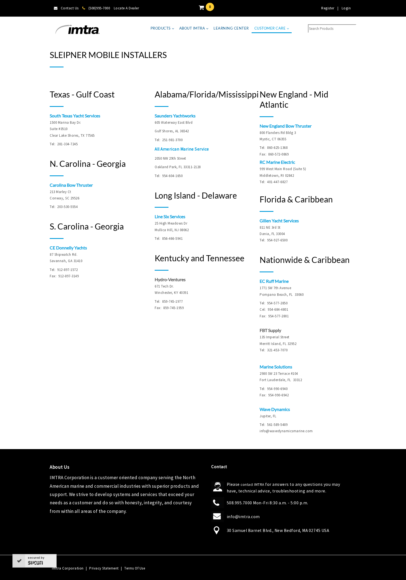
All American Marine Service (182, 149)
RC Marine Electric (277, 162)
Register (327, 8)
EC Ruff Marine (274, 281)
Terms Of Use (134, 568)
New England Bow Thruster (286, 125)
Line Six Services (170, 216)
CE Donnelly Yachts (68, 247)
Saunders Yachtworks (175, 115)
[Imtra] (77, 29)
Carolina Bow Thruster (71, 185)
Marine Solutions (276, 366)
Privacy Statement (104, 568)
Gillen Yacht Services (279, 220)
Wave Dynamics (275, 409)
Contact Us (70, 8)
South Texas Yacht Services (75, 115)
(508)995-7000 (99, 8)
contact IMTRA (252, 484)
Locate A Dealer (126, 8)
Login (346, 8)
